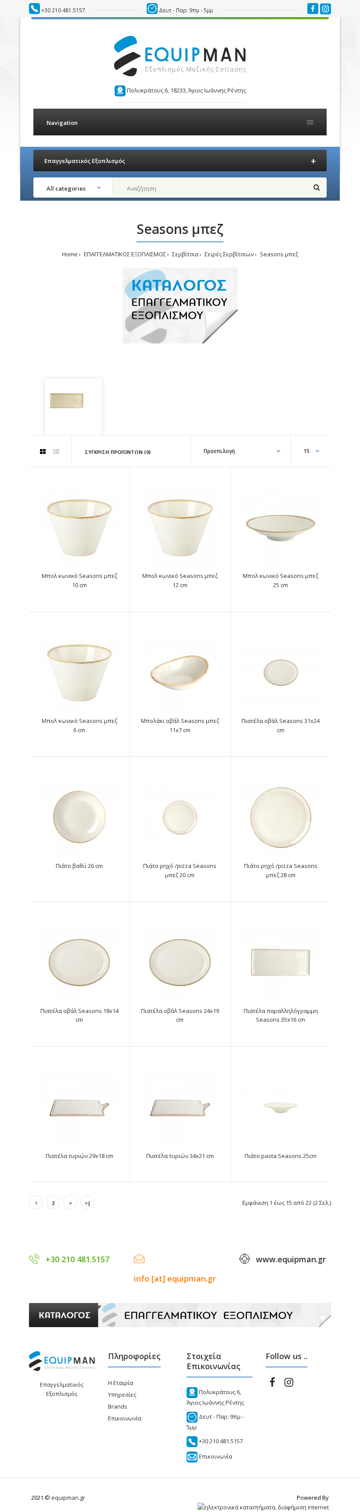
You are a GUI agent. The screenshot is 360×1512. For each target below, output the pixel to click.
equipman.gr (68, 1497)
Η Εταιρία (120, 1383)
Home (70, 254)
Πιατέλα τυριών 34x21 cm (180, 1156)
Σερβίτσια (184, 254)
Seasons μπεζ (278, 254)
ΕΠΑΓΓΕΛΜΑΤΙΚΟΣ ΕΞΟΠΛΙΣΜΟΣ (124, 254)
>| (87, 1203)
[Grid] (43, 452)
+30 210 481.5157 (63, 10)
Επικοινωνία (124, 1418)
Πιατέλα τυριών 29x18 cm (79, 1156)
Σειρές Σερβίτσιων (228, 254)
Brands (117, 1406)
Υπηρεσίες (122, 1395)
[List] (56, 452)
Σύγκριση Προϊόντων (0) (118, 452)
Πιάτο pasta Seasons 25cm (281, 1156)
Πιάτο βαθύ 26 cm (79, 866)
